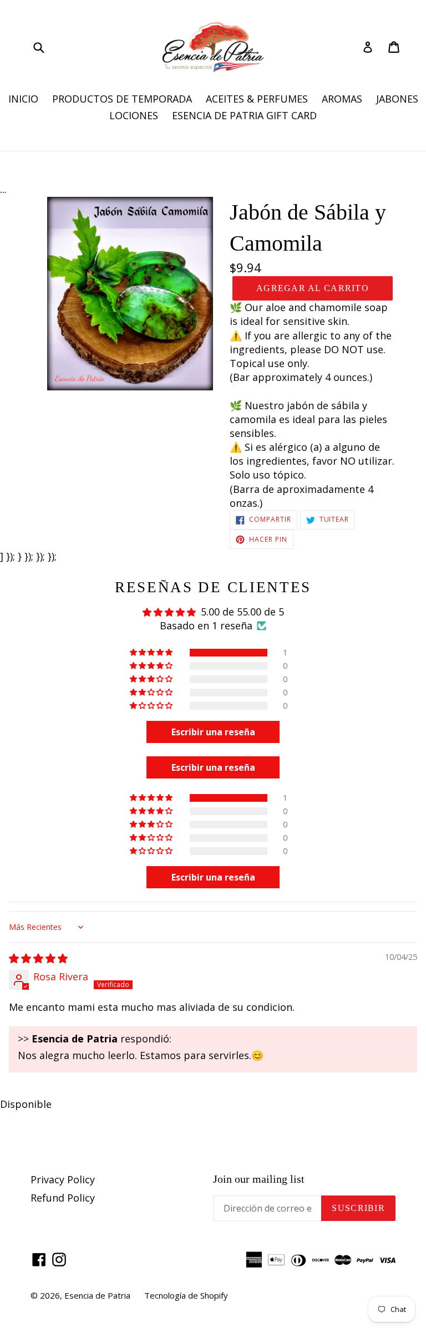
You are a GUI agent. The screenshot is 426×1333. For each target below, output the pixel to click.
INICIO (23, 98)
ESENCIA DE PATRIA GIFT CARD (244, 115)
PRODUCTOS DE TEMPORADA (122, 98)
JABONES (397, 98)
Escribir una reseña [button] (213, 732)
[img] (38, 958)
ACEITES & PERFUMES (257, 98)
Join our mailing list (259, 1179)
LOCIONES (133, 115)
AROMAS (342, 98)
